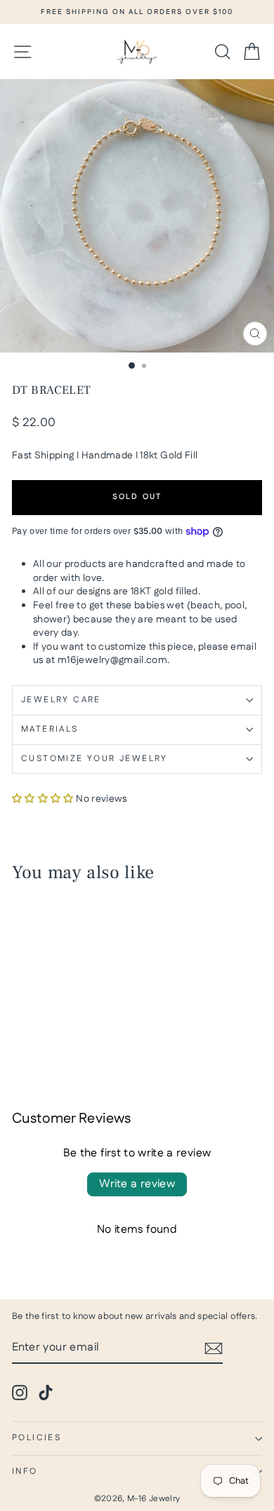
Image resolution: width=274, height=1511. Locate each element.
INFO (25, 1471)
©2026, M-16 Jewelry (137, 1499)
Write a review (137, 1184)
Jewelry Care (61, 700)
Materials (50, 729)
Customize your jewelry (94, 759)
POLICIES (36, 1438)
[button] (43, 799)
